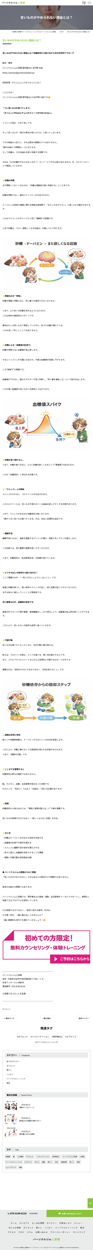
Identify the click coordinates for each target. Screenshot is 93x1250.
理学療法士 (56, 1156)
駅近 (8, 1083)
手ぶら (37, 1162)
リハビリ (10, 1074)
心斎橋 (82, 1156)
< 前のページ (9, 1018)
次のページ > (84, 1018)
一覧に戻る (46, 1018)
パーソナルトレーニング (16, 1078)
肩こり (72, 1162)
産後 (78, 1162)
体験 (20, 1167)
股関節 (8, 1156)
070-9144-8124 (18, 986)
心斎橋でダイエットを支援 (14, 993)
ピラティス (28, 1162)
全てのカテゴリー (13, 1061)
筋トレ (9, 1070)
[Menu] (89, 2)
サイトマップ (79, 1232)
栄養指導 (64, 1162)
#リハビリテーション (40, 1036)
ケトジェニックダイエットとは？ (26, 82)
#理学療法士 (57, 1036)
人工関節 (20, 1156)
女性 (56, 1162)
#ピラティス (70, 1036)
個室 (43, 1162)
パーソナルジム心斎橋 (69, 1156)
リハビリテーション (42, 1156)
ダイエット (6, 1009)
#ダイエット (22, 1036)
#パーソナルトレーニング (46, 1042)
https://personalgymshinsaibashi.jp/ (18, 72)
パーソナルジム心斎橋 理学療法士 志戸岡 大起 (22, 67)
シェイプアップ (11, 1167)
